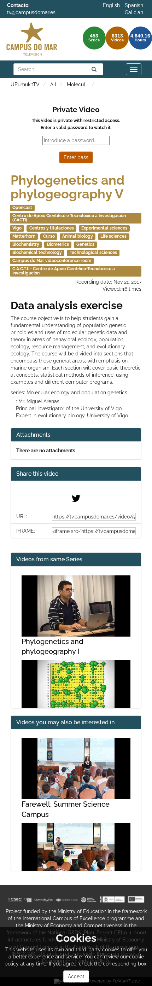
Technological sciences (93, 252)
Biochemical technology (37, 252)
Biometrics (58, 244)
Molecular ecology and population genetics (77, 392)
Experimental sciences (104, 228)
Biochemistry (25, 244)
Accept (76, 976)
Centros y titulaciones (51, 228)
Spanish (134, 5)
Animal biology (77, 236)
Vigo (17, 228)
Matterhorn (23, 236)
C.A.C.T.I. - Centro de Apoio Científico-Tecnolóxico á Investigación (63, 271)
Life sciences (113, 236)
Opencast (22, 207)
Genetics (85, 244)
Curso (49, 236)
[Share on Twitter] (76, 500)
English (111, 5)
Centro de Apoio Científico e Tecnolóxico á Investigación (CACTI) (69, 217)
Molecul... (77, 84)
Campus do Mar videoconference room (51, 260)
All (53, 84)
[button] (76, 474)
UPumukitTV (25, 84)
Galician (134, 12)
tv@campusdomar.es (31, 12)
